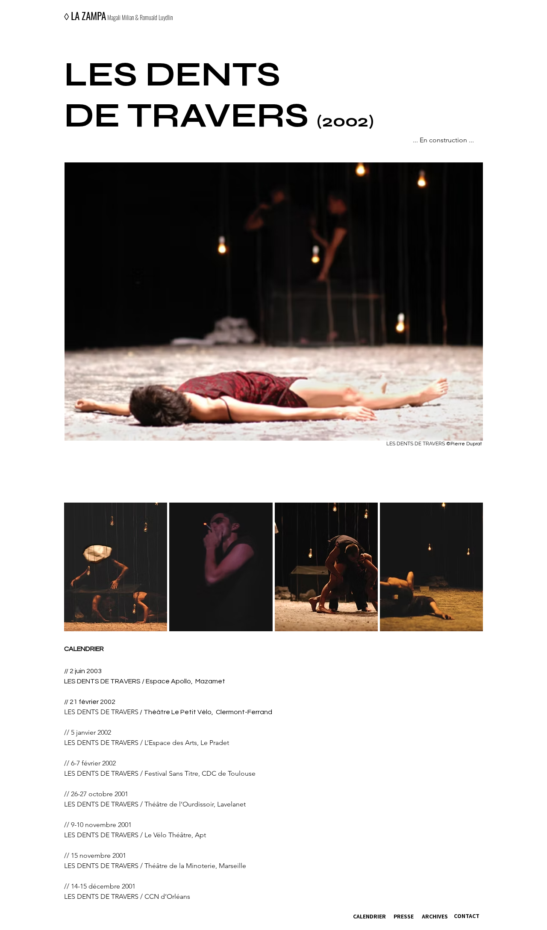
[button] (115, 567)
